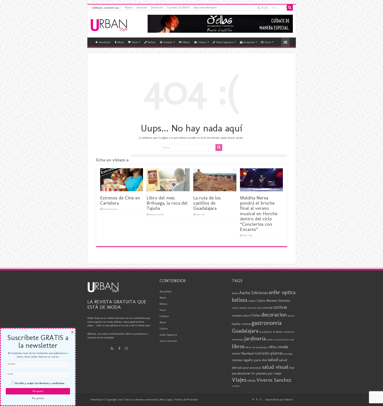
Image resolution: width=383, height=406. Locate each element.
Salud (135, 42)
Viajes (239, 379)
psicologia (288, 353)
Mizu (273, 347)
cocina (267, 307)
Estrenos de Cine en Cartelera (120, 200)
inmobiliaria (288, 331)
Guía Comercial (168, 340)
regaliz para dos (255, 360)
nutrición (262, 353)
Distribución (157, 7)
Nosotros (129, 7)
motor (236, 353)
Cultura (202, 42)
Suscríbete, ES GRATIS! (178, 7)
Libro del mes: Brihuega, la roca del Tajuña (167, 203)
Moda (120, 42)
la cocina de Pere (281, 339)
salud (273, 359)
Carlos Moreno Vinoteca (273, 301)
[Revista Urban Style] (109, 24)
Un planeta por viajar (266, 373)
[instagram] (266, 7)
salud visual (275, 367)
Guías (268, 42)
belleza (239, 300)
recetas (237, 360)
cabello (252, 300)
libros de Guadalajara (256, 347)
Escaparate (249, 42)
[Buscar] (290, 8)
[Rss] (258, 7)
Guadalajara (245, 330)
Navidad (248, 353)
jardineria (255, 338)
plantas (276, 353)
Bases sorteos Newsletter (205, 7)
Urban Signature (224, 42)
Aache (235, 293)
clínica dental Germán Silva (247, 307)
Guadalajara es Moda (270, 331)
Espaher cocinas (241, 324)
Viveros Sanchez (273, 380)
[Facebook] (262, 7)
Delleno (288, 399)
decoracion (274, 314)
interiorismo (238, 339)
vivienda (235, 386)
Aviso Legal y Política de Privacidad (179, 399)
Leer (292, 339)
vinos (251, 380)
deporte (291, 315)
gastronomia (267, 322)
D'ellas (255, 315)
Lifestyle (167, 42)
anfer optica (282, 292)
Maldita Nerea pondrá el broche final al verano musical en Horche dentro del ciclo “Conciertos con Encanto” (258, 213)
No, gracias (38, 398)
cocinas (280, 307)
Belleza (152, 42)
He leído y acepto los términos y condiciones (39, 383)
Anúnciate (142, 7)
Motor (186, 42)
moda (283, 346)
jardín (270, 339)
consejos (237, 315)
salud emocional (251, 368)
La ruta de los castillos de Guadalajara (207, 203)
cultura (246, 315)
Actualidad (104, 42)
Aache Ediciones (253, 292)
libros (238, 346)
